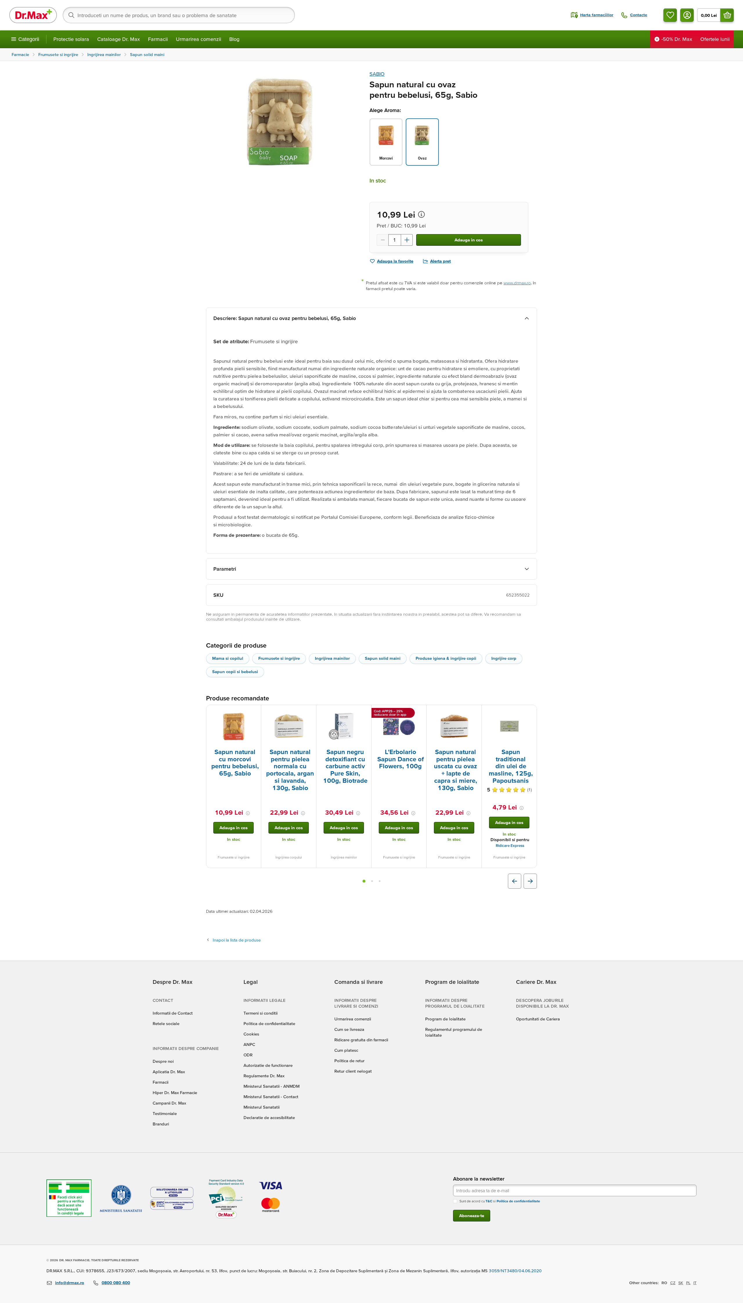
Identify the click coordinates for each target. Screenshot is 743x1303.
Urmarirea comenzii (198, 39)
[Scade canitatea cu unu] (382, 240)
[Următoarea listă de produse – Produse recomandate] (530, 881)
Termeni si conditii (260, 1013)
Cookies (251, 1033)
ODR (248, 1054)
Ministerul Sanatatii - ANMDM (272, 1086)
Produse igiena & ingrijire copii (446, 658)
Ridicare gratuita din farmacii (361, 1039)
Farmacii (158, 39)
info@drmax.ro (69, 1282)
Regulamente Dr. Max (264, 1075)
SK (680, 1282)
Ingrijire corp (503, 658)
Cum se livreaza (349, 1029)
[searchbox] (179, 15)
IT (695, 1282)
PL (688, 1282)
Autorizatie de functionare (268, 1065)
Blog (234, 39)
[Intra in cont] (687, 15)
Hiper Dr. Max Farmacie (175, 1092)
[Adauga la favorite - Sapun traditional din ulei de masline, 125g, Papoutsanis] (530, 712)
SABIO (377, 74)
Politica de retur (349, 1060)
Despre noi (163, 1061)
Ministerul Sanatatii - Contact (271, 1096)
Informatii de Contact (173, 1013)
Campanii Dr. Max (169, 1102)
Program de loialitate (445, 1018)
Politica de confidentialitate (269, 1023)
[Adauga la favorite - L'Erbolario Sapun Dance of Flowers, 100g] (420, 712)
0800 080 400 (116, 1282)
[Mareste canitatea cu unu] (407, 240)
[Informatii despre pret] (421, 214)
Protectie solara (71, 39)
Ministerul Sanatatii (261, 1107)
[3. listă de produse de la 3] (379, 881)
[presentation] (234, 726)
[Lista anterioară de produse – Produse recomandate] (514, 881)
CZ (672, 1282)
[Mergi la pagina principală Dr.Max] (33, 15)
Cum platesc (346, 1050)
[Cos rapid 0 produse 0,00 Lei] (727, 15)
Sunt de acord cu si (499, 1201)
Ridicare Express (510, 845)
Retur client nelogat (353, 1071)
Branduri (161, 1123)
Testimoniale (165, 1113)
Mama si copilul (227, 658)
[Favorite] (670, 15)
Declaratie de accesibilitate (269, 1117)
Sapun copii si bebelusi (235, 671)
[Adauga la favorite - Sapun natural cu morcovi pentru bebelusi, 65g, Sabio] (254, 712)
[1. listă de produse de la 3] (364, 881)
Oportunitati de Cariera (538, 1018)
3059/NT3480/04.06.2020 (515, 1270)
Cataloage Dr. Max (118, 39)
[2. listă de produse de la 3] (372, 881)
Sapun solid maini (383, 658)
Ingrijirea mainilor (332, 658)
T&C (489, 1201)
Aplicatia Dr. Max (169, 1071)
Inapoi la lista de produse (237, 939)
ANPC (249, 1044)
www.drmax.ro (517, 282)
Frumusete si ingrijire (279, 658)
